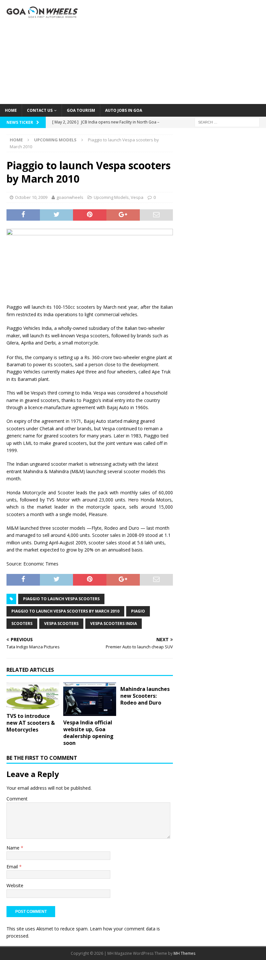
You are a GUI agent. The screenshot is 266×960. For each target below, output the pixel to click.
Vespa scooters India (113, 623)
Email (12, 866)
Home (11, 110)
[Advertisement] (178, 51)
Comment (17, 799)
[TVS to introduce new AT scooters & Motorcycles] (32, 695)
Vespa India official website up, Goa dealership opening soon (88, 732)
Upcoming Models (111, 197)
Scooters (21, 623)
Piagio (138, 611)
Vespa (137, 197)
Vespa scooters (61, 623)
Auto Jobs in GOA (123, 110)
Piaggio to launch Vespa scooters (61, 599)
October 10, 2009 (31, 197)
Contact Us (40, 110)
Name (13, 848)
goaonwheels (69, 197)
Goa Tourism (81, 110)
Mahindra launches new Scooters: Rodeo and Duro (145, 695)
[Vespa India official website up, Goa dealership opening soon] (89, 699)
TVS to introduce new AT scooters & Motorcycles (30, 722)
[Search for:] (227, 122)
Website (14, 885)
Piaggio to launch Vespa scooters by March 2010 (65, 611)
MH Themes (184, 953)
